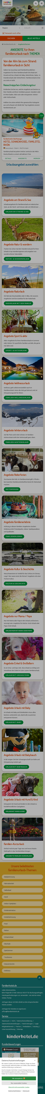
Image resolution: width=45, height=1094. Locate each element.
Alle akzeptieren (17, 1078)
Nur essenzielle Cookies (19, 1083)
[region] (19, 1069)
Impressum (26, 1091)
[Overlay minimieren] (35, 1060)
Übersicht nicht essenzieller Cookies (18, 1087)
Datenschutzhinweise (14, 1091)
